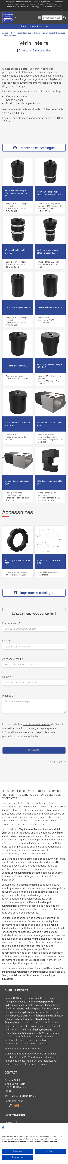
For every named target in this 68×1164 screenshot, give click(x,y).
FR (61, 9)
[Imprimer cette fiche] (23, 163)
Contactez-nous (14, 1100)
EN (65, 9)
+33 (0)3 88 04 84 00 (23, 1095)
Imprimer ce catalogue (37, 148)
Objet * (6, 676)
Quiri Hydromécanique (21, 33)
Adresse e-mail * (12, 658)
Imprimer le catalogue (37, 593)
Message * (8, 695)
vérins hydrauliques (28, 1008)
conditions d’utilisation (36, 724)
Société (7, 641)
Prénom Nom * (11, 623)
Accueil (5, 33)
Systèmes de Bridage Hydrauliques (49, 33)
